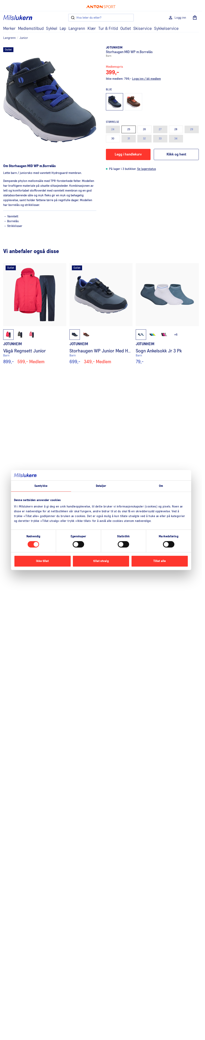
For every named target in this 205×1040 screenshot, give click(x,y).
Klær (91, 28)
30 (112, 138)
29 (191, 129)
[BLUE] (114, 101)
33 (160, 138)
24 (112, 129)
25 (128, 129)
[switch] (78, 544)
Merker (9, 28)
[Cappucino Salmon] (133, 101)
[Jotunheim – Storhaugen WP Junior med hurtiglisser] (101, 313)
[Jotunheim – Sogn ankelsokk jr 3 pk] (167, 313)
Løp (63, 28)
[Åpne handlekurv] (195, 18)
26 (144, 129)
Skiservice (142, 28)
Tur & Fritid (108, 28)
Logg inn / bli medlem (146, 78)
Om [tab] (161, 485)
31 (129, 138)
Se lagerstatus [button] (146, 168)
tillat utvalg (101, 561)
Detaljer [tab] (101, 485)
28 (175, 129)
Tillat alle (159, 561)
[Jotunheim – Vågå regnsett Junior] (34, 313)
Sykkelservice (166, 28)
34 (175, 138)
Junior (23, 37)
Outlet (125, 28)
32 (144, 138)
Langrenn (76, 28)
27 (160, 129)
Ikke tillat (42, 561)
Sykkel (51, 28)
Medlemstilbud (31, 28)
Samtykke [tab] (40, 485)
